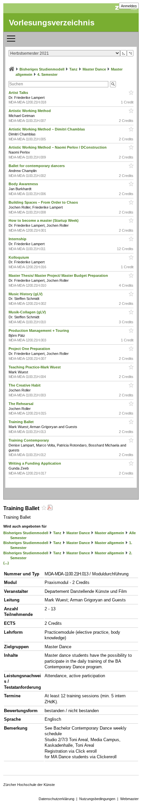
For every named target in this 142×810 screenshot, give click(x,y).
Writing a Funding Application (35, 463)
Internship (18, 239)
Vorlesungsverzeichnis (51, 22)
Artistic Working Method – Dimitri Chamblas (47, 129)
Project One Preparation (30, 349)
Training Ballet (22, 422)
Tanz (73, 69)
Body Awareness (24, 184)
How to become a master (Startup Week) (44, 220)
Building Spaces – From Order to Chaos (44, 202)
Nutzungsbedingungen (97, 799)
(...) (6, 563)
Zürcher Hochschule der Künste (29, 785)
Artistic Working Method (30, 111)
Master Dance (94, 69)
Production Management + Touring (39, 331)
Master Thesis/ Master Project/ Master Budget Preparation (59, 275)
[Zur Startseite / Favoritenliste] (12, 69)
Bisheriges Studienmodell (41, 69)
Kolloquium (19, 257)
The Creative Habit (25, 385)
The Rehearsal (21, 404)
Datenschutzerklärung (56, 799)
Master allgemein (109, 533)
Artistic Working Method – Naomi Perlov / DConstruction (58, 147)
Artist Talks (19, 93)
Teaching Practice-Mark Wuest (35, 367)
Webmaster (129, 799)
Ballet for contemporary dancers (37, 166)
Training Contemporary (29, 440)
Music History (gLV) (26, 294)
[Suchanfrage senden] (113, 84)
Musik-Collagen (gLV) (28, 312)
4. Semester (47, 74)
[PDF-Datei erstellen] (50, 508)
